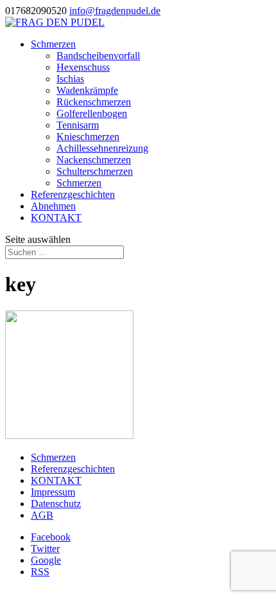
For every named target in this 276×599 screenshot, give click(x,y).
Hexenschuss (83, 67)
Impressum (53, 492)
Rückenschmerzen (93, 101)
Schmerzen (53, 44)
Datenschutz (56, 503)
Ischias (70, 78)
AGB (42, 515)
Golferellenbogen (91, 113)
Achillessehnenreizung (102, 148)
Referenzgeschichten (73, 194)
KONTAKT (56, 217)
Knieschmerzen (87, 136)
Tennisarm (77, 125)
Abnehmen (53, 206)
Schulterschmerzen (94, 171)
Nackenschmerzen (93, 159)
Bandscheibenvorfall (98, 55)
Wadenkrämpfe (87, 90)
